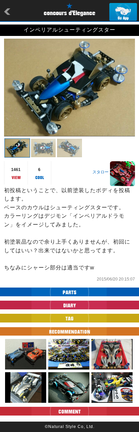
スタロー (100, 172)
